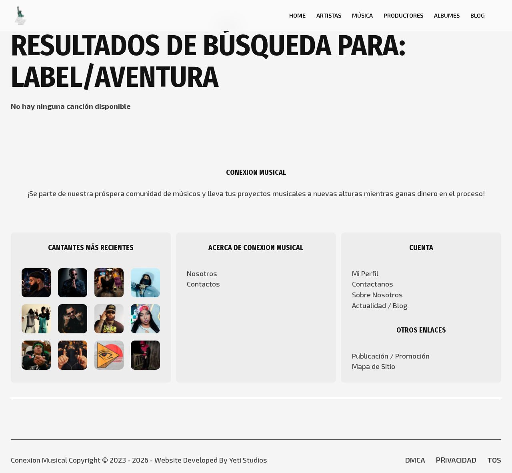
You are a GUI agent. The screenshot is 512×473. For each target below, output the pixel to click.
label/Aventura (114, 77)
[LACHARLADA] (109, 354)
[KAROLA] (145, 317)
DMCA (415, 459)
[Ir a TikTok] (277, 418)
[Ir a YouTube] (235, 418)
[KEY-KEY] (72, 281)
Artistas (328, 15)
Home (297, 15)
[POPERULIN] (145, 354)
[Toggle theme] (498, 15)
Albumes (447, 15)
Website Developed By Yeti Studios (210, 459)
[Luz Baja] (109, 317)
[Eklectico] (72, 317)
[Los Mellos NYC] (36, 317)
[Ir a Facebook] (249, 418)
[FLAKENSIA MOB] (36, 354)
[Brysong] (36, 281)
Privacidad (456, 459)
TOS (494, 459)
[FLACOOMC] (72, 354)
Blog (477, 15)
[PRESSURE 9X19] (145, 281)
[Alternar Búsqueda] (273, 15)
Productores (403, 15)
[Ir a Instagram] (263, 418)
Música (362, 15)
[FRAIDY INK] (109, 281)
